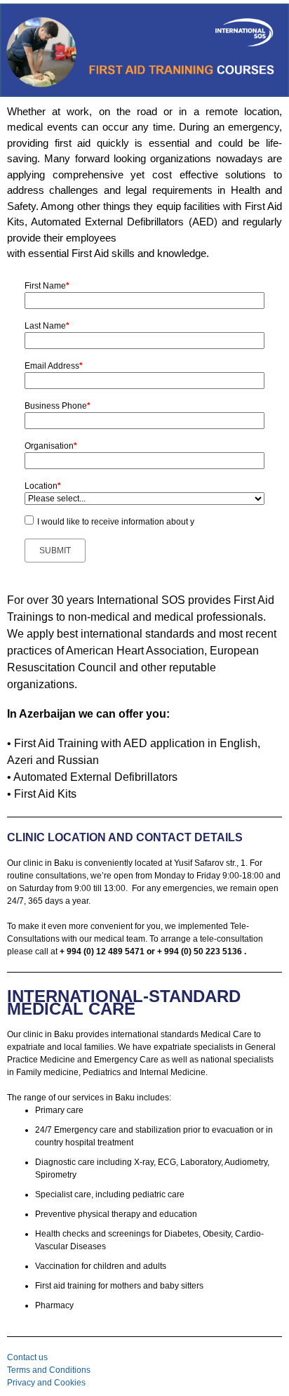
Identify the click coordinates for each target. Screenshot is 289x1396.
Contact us (27, 1357)
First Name (47, 286)
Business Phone (57, 406)
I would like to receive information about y (115, 522)
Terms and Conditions (48, 1370)
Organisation (51, 446)
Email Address (54, 366)
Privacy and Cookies (46, 1383)
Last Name (47, 326)
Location (43, 486)
